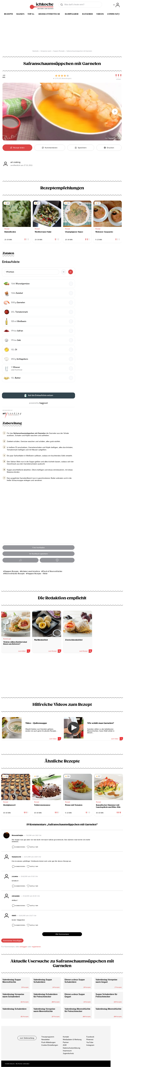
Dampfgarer (72, 14)
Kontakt (66, 1037)
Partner (66, 1042)
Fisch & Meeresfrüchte (52, 571)
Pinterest (89, 1040)
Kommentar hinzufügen (12, 941)
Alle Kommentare (62, 934)
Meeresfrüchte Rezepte (15, 574)
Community (113, 14)
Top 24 (31, 14)
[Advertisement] (62, 676)
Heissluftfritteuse (49, 14)
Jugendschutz (68, 1053)
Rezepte (8, 14)
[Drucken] (57, 560)
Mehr (45, 574)
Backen (20, 14)
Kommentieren (20, 847)
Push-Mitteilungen (48, 1042)
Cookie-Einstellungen (49, 1045)
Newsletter (45, 1040)
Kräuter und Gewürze (30, 571)
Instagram (90, 1045)
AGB (64, 1045)
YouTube (89, 1042)
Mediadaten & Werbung (72, 1040)
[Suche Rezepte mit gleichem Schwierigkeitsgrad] (118, 75)
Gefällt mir (34, 847)
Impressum (67, 1051)
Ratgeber (87, 14)
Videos (100, 14)
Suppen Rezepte (12, 571)
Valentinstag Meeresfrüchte (108, 1009)
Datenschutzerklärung (71, 1048)
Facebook (90, 1037)
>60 (4, 75)
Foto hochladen (38, 548)
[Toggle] (116, 5)
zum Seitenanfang (27, 1038)
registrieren (36, 947)
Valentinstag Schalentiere (14, 1009)
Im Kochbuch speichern (38, 554)
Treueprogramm (47, 1037)
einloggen (23, 947)
